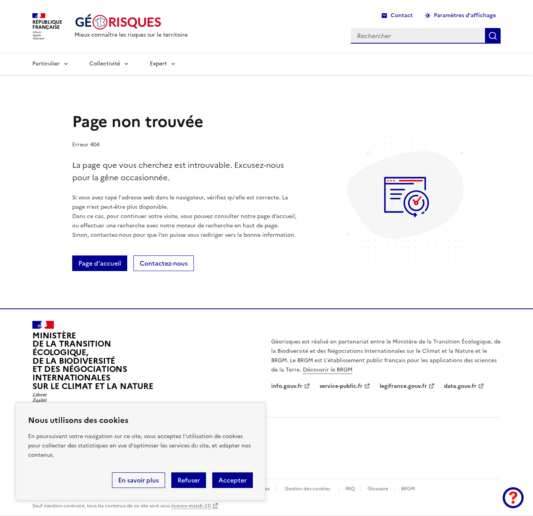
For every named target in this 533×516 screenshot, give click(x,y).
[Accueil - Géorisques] (131, 22)
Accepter (233, 480)
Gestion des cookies (307, 488)
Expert (158, 64)
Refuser (189, 480)
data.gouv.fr (460, 386)
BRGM (408, 488)
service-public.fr (341, 386)
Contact (402, 15)
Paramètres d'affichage (465, 15)
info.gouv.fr (286, 386)
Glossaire (378, 488)
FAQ (350, 488)
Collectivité (104, 64)
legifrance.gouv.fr (403, 386)
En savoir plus (138, 480)
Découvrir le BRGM (327, 370)
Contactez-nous (164, 263)
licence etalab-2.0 (191, 505)
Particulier (46, 64)
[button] (513, 497)
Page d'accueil (99, 263)
